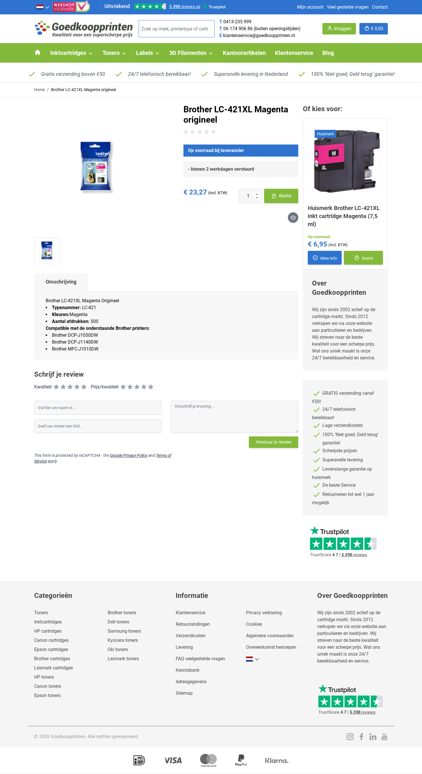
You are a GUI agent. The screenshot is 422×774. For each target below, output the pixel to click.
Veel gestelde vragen (348, 7)
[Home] (37, 52)
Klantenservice (190, 612)
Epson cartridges (51, 649)
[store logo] (84, 29)
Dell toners (118, 622)
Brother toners (122, 612)
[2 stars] (63, 387)
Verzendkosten (191, 635)
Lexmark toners (123, 658)
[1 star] (56, 387)
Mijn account (310, 7)
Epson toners (47, 695)
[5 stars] (83, 387)
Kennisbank (188, 670)
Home (39, 89)
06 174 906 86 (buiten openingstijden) (262, 28)
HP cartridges (47, 631)
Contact (380, 7)
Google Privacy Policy (129, 455)
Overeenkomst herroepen (271, 647)
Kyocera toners (123, 640)
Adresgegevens (191, 681)
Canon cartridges (51, 640)
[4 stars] (76, 387)
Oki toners (118, 649)
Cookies (254, 624)
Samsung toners (124, 631)
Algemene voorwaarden (270, 635)
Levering (184, 647)
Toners (41, 612)
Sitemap (184, 693)
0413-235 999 (237, 21)
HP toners (44, 677)
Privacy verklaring (264, 612)
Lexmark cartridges (53, 668)
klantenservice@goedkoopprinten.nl (259, 35)
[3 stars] (70, 387)
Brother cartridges (52, 658)
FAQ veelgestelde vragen (200, 658)
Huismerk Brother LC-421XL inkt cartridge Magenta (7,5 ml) (344, 216)
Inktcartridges (48, 622)
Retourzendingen (193, 624)
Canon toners (47, 686)
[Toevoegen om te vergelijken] (293, 217)
